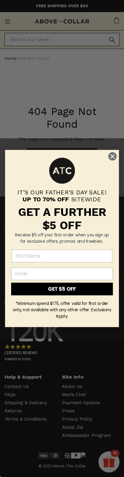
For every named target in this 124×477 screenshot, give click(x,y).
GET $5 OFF (62, 289)
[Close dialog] (112, 156)
